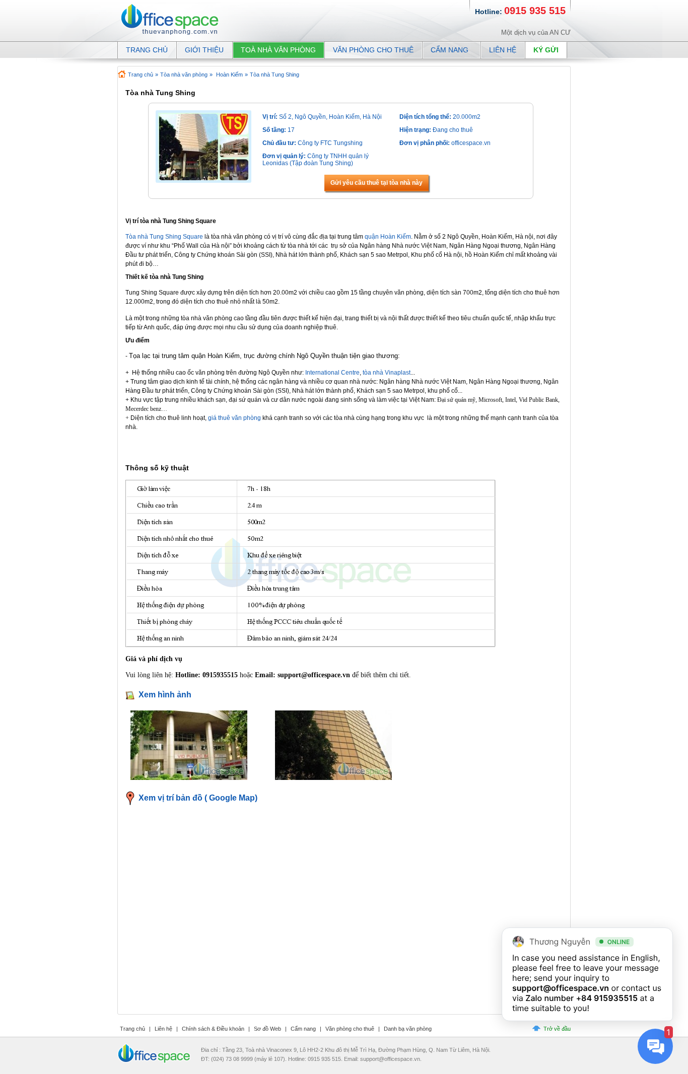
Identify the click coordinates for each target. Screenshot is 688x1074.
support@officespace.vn (560, 988)
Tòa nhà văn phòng (184, 74)
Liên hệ (502, 50)
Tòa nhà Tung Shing (274, 74)
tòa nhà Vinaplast (386, 372)
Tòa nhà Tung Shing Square (164, 236)
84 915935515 (609, 998)
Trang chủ (140, 74)
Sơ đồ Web (267, 1029)
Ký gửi (546, 50)
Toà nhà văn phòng (278, 50)
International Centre (332, 372)
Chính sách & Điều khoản (213, 1029)
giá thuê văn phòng (234, 417)
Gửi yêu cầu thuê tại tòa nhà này (376, 182)
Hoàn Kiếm (229, 74)
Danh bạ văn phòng (408, 1029)
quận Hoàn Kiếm (388, 236)
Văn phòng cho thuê (373, 50)
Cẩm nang (449, 50)
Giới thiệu (204, 50)
